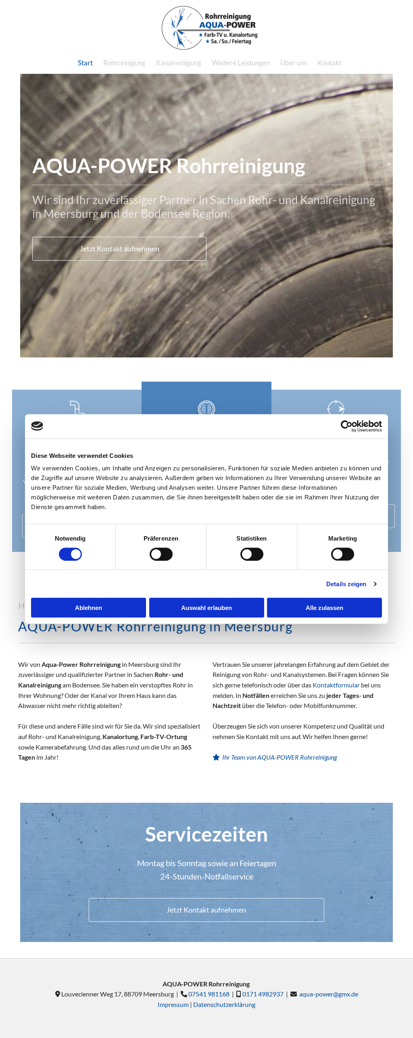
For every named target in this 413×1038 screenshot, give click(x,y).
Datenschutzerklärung (224, 1004)
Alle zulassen (324, 607)
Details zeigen (346, 583)
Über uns (293, 62)
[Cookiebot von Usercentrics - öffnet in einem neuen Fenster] (346, 426)
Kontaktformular (336, 685)
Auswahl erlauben (206, 607)
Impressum (173, 1004)
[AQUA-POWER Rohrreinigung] (209, 28)
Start (85, 62)
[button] (119, 249)
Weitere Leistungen (241, 62)
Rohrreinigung (124, 62)
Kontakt (329, 62)
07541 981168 (210, 994)
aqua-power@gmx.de (328, 994)
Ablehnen (88, 607)
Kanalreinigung (178, 62)
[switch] (161, 553)
